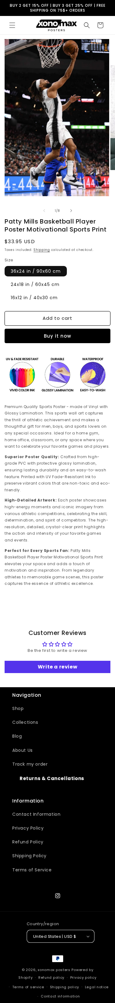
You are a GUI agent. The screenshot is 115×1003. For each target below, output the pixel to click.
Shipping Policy (29, 856)
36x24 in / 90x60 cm (36, 271)
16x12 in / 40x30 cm (34, 298)
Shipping (41, 250)
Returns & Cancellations (52, 778)
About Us (22, 750)
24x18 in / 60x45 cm (35, 284)
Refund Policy (28, 842)
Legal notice (97, 987)
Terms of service (28, 987)
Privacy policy (83, 977)
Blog (17, 736)
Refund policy (51, 977)
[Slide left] (44, 210)
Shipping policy (64, 987)
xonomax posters (54, 969)
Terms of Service (32, 870)
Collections (25, 722)
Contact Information (36, 814)
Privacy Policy (28, 828)
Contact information (60, 996)
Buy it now (57, 336)
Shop (18, 708)
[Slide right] (71, 210)
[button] (12, 25)
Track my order (30, 764)
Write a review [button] (57, 666)
